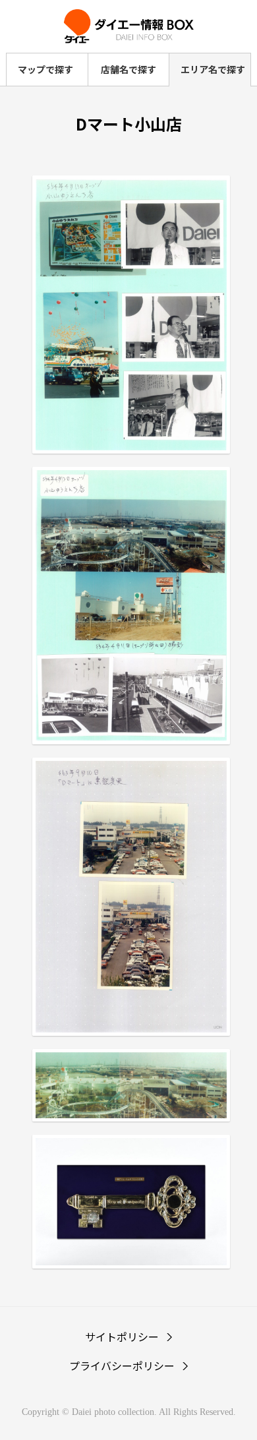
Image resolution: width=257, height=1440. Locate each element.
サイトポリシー (122, 1336)
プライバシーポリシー (122, 1365)
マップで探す (45, 69)
